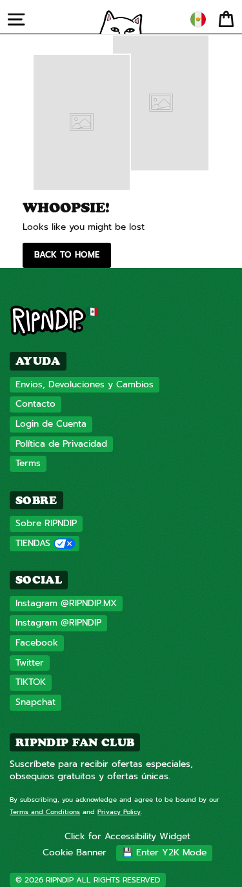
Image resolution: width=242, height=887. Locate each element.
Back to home (66, 255)
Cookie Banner (74, 852)
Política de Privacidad (61, 444)
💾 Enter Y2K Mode (164, 852)
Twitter (29, 662)
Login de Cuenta (50, 424)
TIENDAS (32, 543)
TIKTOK (30, 682)
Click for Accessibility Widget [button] (127, 836)
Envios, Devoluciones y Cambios (84, 384)
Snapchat (35, 702)
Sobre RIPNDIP (46, 523)
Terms (28, 463)
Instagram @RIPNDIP (58, 622)
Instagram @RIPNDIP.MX (66, 603)
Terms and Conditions (45, 812)
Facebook (36, 642)
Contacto (35, 404)
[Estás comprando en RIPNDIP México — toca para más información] (198, 19)
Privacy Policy (119, 812)
